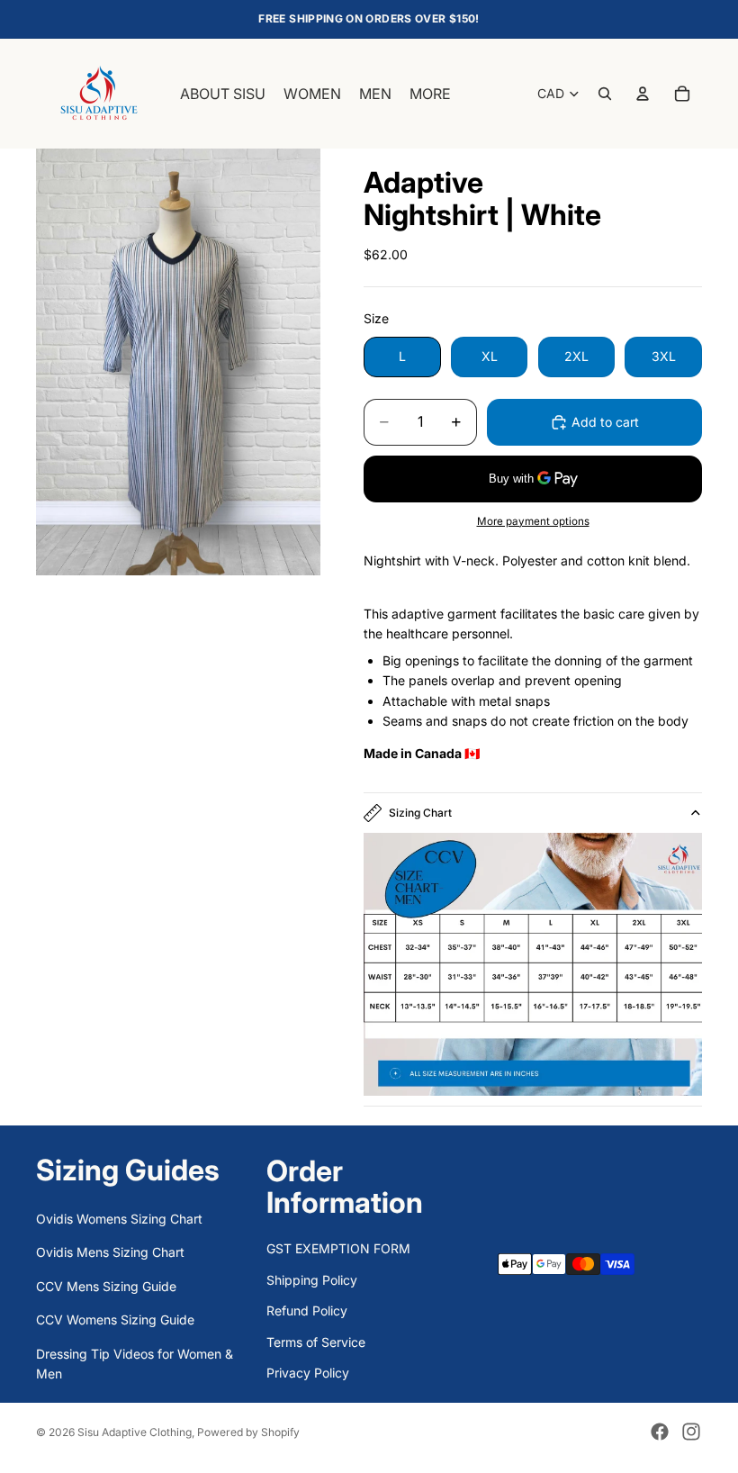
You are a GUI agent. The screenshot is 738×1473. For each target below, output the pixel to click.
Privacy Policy (307, 1372)
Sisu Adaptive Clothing (134, 1432)
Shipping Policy (311, 1280)
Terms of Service (315, 1342)
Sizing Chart (420, 812)
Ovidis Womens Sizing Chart (119, 1218)
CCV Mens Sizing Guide (106, 1286)
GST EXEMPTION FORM (338, 1248)
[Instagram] (691, 1431)
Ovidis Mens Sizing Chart (110, 1252)
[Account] (642, 93)
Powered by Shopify (248, 1432)
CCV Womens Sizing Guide (115, 1319)
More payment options (533, 521)
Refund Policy (306, 1310)
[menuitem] (430, 93)
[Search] (605, 93)
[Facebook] (659, 1431)
